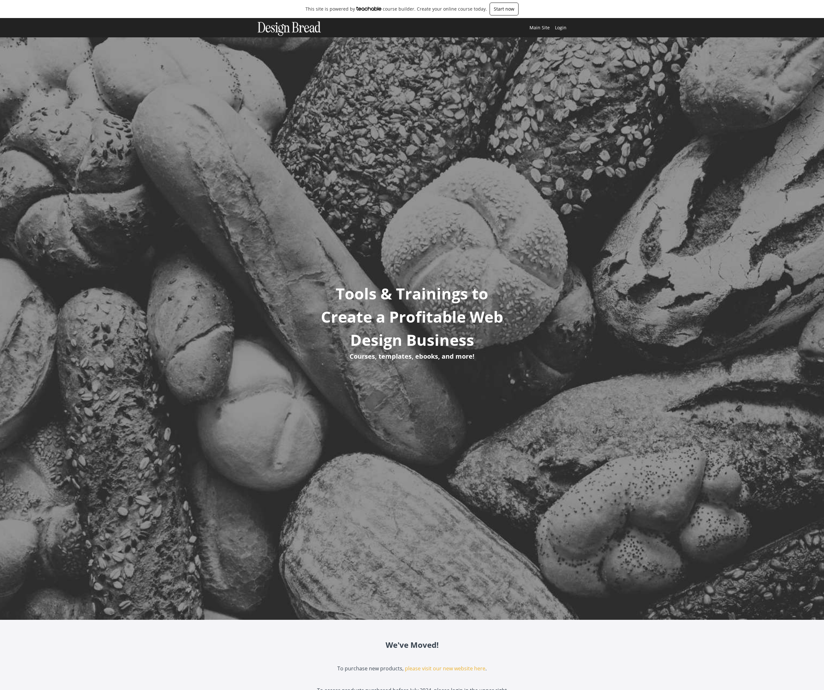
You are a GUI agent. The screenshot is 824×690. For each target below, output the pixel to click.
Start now (504, 9)
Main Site (539, 27)
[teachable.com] (369, 9)
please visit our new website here (445, 668)
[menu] (545, 27)
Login (560, 27)
